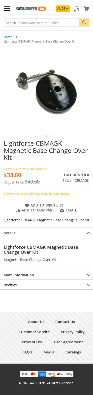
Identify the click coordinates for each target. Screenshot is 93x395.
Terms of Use (31, 342)
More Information (19, 275)
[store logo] (31, 8)
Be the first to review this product (25, 169)
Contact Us (65, 321)
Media (49, 352)
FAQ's (27, 352)
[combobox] (46, 22)
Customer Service (34, 331)
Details (9, 233)
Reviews (10, 284)
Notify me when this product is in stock (36, 194)
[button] (63, 8)
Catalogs (73, 352)
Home (8, 37)
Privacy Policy (73, 331)
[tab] (46, 232)
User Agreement (68, 342)
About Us (36, 321)
